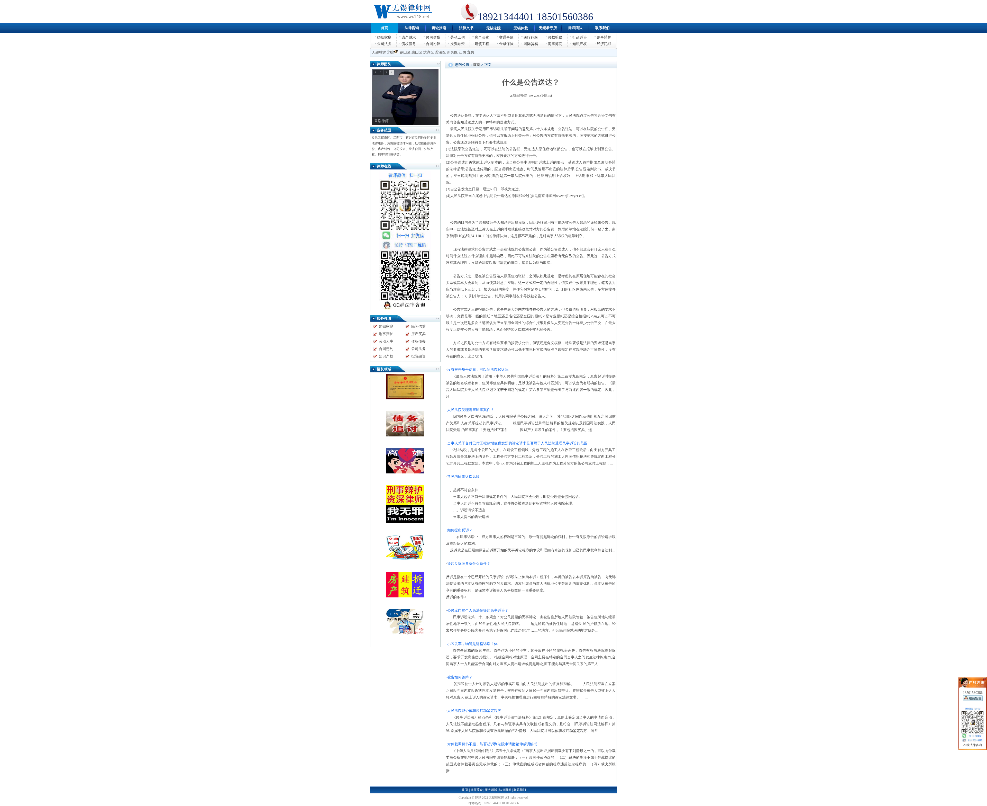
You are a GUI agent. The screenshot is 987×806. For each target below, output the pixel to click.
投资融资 (457, 44)
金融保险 (506, 44)
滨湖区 (428, 52)
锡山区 (405, 52)
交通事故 (506, 37)
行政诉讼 (579, 37)
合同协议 (433, 44)
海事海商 (555, 44)
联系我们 (520, 790)
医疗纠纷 (531, 37)
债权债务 (408, 44)
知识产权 (579, 44)
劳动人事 (386, 341)
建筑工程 (482, 44)
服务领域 (491, 790)
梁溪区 (440, 52)
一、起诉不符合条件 (462, 490)
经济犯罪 (604, 44)
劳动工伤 (457, 37)
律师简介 (476, 790)
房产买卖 (482, 37)
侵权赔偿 (555, 37)
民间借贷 (433, 37)
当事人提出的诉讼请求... (469, 517)
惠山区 (417, 52)
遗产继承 (408, 37)
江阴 (462, 52)
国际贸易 (531, 44)
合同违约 (386, 349)
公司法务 (384, 44)
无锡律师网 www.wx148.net (530, 95)
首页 (476, 65)
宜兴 (470, 52)
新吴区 (452, 52)
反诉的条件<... (457, 597)
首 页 (464, 790)
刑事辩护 (604, 37)
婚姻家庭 (384, 37)
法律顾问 (505, 790)
